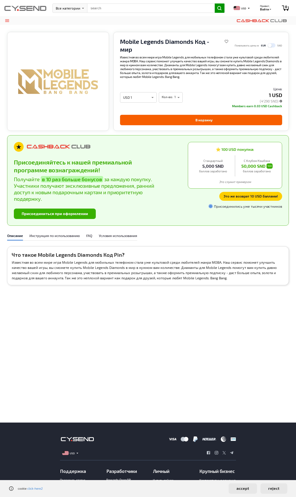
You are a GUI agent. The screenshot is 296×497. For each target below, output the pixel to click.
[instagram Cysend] (216, 453)
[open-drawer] (7, 20)
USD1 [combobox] (127, 97)
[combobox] (149, 7)
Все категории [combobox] (68, 8)
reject (274, 488)
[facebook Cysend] (208, 453)
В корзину (204, 120)
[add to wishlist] (226, 41)
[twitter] (224, 453)
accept (242, 488)
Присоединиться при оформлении (55, 213)
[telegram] (231, 453)
